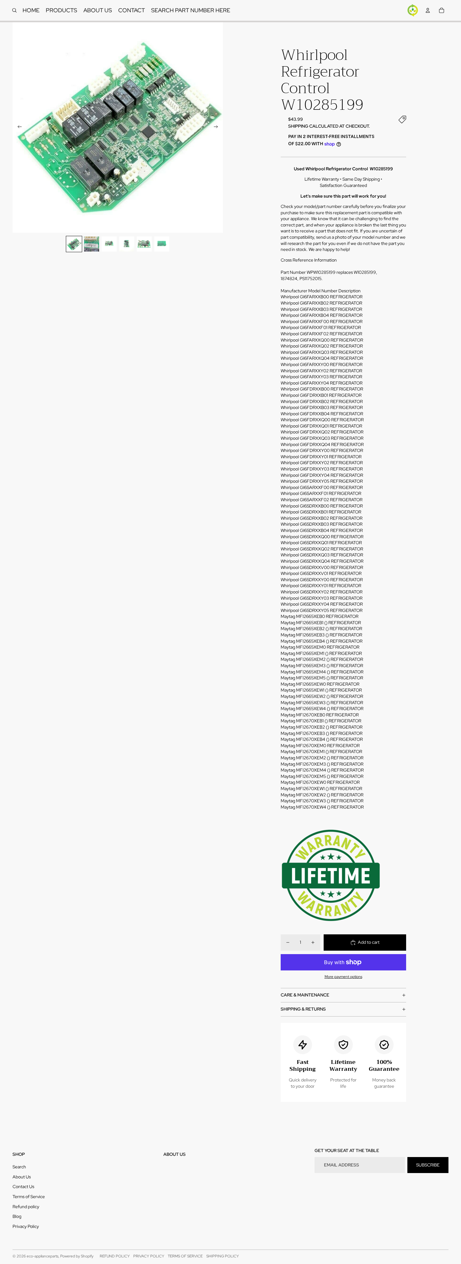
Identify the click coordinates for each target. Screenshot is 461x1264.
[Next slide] (218, 128)
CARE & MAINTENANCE (305, 995)
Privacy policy (148, 1256)
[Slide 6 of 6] (161, 244)
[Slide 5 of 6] (144, 244)
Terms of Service (29, 1196)
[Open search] (14, 10)
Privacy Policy (26, 1226)
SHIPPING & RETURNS (303, 1009)
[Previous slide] (18, 128)
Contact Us (23, 1186)
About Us (22, 1177)
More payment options (343, 976)
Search (19, 1167)
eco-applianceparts (42, 1256)
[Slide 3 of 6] (109, 244)
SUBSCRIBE (428, 1165)
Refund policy (26, 1206)
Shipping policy (222, 1256)
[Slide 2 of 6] (91, 244)
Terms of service (185, 1256)
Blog (17, 1216)
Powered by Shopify (76, 1256)
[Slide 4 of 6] (126, 244)
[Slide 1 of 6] (74, 244)
